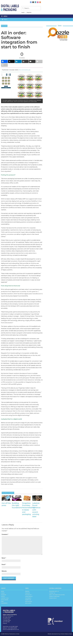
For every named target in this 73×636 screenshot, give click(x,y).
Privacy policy (53, 598)
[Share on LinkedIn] (18, 61)
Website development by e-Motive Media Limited (60, 633)
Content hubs (4, 598)
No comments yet (24, 70)
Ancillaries (28, 603)
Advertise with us (54, 591)
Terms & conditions (54, 596)
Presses (27, 591)
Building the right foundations (17, 505)
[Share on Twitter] (11, 61)
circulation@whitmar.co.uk (12, 629)
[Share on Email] (32, 61)
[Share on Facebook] (4, 61)
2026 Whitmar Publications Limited (10, 633)
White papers (4, 599)
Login (23, 12)
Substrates (28, 598)
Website (4, 571)
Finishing (27, 593)
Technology (28, 594)
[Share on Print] (25, 61)
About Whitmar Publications (57, 594)
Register (29, 12)
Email (4, 564)
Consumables (28, 596)
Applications (28, 601)
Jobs (60, 26)
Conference (4, 603)
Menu (5, 16)
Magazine (3, 594)
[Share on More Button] (39, 61)
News (2, 591)
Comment (5, 534)
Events (3, 596)
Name (4, 558)
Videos (3, 593)
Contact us (52, 593)
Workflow (28, 599)
